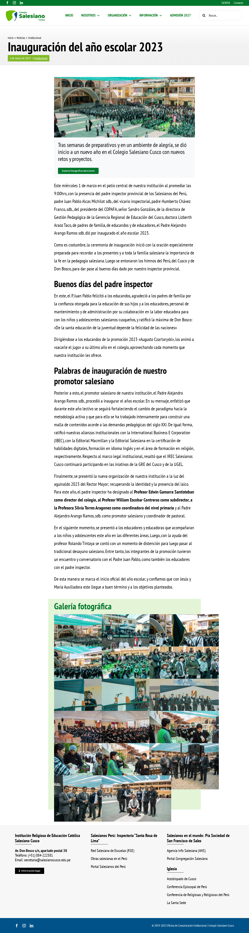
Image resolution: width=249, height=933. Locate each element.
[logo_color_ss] (25, 13)
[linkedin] (21, 2)
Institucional (40, 58)
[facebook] (7, 2)
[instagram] (14, 2)
